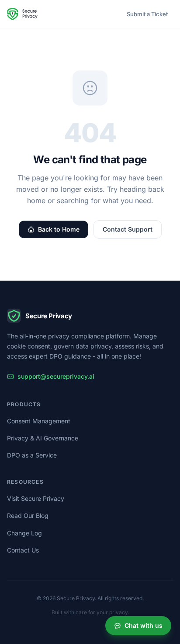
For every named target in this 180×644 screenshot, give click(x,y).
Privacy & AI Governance (42, 438)
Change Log (24, 533)
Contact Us (23, 550)
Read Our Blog (27, 515)
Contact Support (127, 229)
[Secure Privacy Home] (22, 14)
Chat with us (144, 625)
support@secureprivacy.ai (55, 376)
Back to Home (59, 229)
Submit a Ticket (147, 14)
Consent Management (38, 421)
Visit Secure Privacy (35, 498)
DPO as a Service (32, 455)
